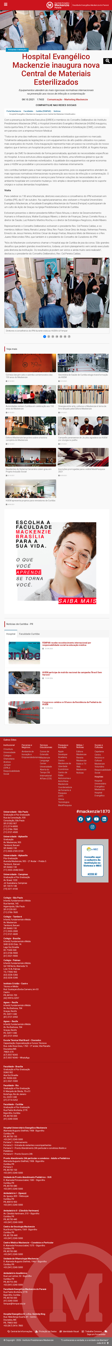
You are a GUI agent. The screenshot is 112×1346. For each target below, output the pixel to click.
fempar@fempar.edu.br (15, 1304)
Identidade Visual (71, 1331)
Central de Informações (21, 1331)
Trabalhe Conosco (93, 1331)
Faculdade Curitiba (29, 633)
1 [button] (44, 337)
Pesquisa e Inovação (17, 50)
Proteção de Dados (48, 1331)
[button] (106, 299)
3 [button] (52, 337)
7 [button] (69, 337)
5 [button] (61, 337)
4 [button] (56, 337)
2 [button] (48, 337)
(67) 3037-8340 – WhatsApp (17, 1058)
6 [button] (65, 337)
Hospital (10, 633)
